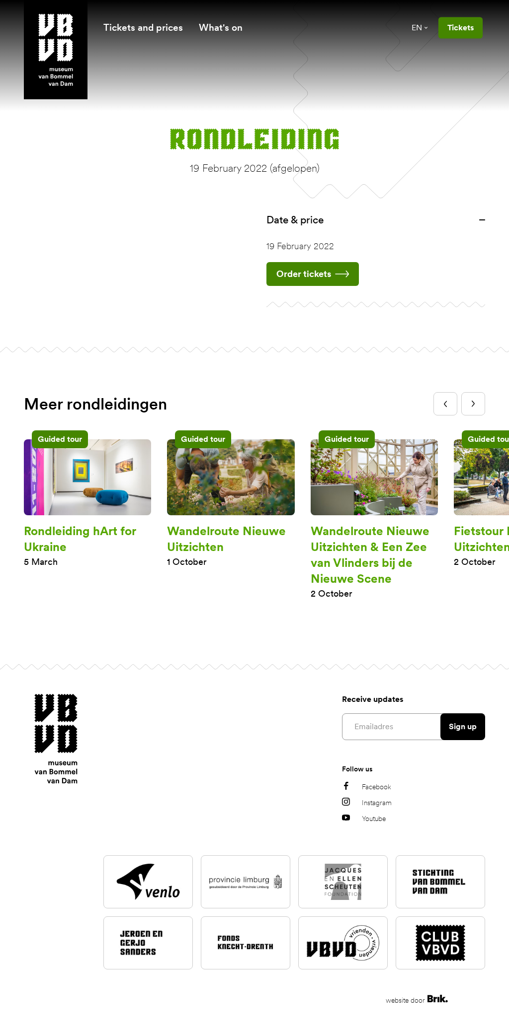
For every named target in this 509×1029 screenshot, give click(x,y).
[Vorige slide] (445, 403)
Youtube (374, 819)
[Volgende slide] (473, 403)
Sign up (463, 726)
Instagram (377, 803)
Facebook (376, 787)
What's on (221, 27)
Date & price (295, 219)
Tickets (460, 27)
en (417, 27)
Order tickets (303, 274)
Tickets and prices (143, 27)
